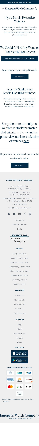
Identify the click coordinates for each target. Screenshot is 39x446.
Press (19, 342)
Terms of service (19, 224)
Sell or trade (19, 309)
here (26, 141)
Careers (19, 338)
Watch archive (20, 313)
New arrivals (19, 300)
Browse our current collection (19, 58)
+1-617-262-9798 (19, 204)
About (19, 329)
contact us (22, 35)
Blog (19, 325)
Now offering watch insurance (19, 2)
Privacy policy (19, 220)
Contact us (19, 76)
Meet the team (19, 333)
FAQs (19, 229)
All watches (19, 295)
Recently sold (19, 304)
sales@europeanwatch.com (19, 208)
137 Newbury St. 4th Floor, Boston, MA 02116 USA (20, 193)
